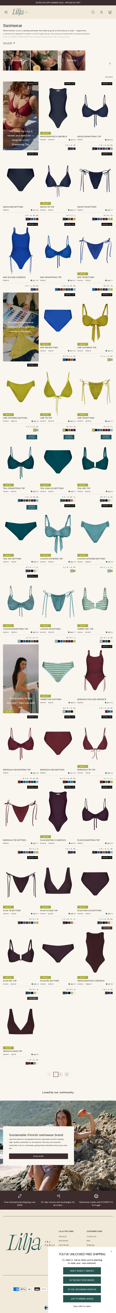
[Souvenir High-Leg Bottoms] (72, 500)
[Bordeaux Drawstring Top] (101, 149)
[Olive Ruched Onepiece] (37, 289)
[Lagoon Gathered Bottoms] (37, 430)
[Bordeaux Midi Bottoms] (37, 219)
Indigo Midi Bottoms (13, 207)
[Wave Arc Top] (106, 500)
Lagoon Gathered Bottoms (91, 559)
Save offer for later (82, 1306)
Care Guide (64, 1245)
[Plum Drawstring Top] (109, 149)
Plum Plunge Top (49, 911)
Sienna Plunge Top (12, 1051)
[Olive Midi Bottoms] (35, 219)
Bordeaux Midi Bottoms (52, 770)
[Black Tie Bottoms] (96, 219)
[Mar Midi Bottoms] (32, 219)
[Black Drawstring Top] (96, 149)
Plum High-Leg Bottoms (89, 911)
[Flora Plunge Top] (74, 923)
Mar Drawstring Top (50, 277)
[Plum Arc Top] (104, 500)
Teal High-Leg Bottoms (52, 488)
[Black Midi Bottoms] (29, 219)
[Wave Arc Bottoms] (32, 571)
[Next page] (66, 1074)
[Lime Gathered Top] (74, 571)
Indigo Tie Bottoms (86, 207)
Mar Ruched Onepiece (14, 277)
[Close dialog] (111, 1251)
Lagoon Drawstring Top (15, 629)
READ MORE (38, 1156)
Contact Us (91, 1236)
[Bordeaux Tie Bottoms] (104, 219)
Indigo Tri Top (47, 207)
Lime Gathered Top (86, 348)
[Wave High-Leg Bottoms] (67, 500)
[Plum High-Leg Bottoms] (64, 500)
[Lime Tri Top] (74, 219)
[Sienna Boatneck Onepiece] (74, 149)
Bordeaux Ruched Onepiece (91, 699)
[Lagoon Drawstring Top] (111, 149)
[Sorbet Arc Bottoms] (35, 571)
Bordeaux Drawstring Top (17, 770)
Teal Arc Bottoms (12, 559)
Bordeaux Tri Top (86, 770)
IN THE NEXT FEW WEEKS (82, 1280)
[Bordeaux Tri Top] (72, 219)
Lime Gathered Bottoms (15, 418)
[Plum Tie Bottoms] (106, 219)
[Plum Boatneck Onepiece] (72, 149)
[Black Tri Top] (67, 219)
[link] (101, 12)
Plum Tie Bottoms (12, 911)
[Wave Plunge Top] (67, 923)
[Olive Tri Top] (69, 219)
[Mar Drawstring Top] (99, 149)
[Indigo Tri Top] (74, 430)
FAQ (88, 1240)
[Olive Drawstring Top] (106, 149)
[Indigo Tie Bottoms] (106, 289)
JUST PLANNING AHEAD (82, 1298)
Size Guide (63, 1240)
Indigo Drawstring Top (89, 137)
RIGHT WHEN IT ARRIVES (82, 1270)
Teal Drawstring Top (14, 488)
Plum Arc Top (10, 981)
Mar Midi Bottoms (49, 348)
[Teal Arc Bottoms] (69, 711)
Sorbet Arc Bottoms (50, 699)
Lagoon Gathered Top (51, 559)
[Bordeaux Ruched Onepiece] (35, 289)
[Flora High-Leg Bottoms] (74, 500)
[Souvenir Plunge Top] (72, 923)
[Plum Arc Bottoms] (29, 571)
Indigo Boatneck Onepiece (53, 137)
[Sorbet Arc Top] (109, 500)
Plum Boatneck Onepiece (53, 840)
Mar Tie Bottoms (85, 277)
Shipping (90, 1245)
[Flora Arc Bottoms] (37, 571)
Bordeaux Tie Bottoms (14, 840)
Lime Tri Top (46, 418)
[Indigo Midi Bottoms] (74, 360)
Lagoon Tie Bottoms (50, 629)
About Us (63, 1236)
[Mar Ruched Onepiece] (109, 711)
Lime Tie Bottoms (85, 418)
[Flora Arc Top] (111, 500)
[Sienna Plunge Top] (69, 923)
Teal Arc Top (83, 488)
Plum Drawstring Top (88, 840)
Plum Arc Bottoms (49, 981)
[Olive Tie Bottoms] (101, 219)
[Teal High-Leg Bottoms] (101, 923)
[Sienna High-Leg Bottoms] (69, 500)
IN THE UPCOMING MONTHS (82, 1289)
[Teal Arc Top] (106, 641)
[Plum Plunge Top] (29, 1063)
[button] (6, 12)
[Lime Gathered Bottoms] (111, 571)
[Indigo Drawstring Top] (72, 289)
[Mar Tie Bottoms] (99, 219)
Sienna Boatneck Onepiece (91, 981)
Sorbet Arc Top (85, 629)
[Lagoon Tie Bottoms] (109, 219)
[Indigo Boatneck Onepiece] (72, 852)
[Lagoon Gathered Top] (111, 360)
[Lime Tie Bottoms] (111, 219)
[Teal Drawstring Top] (104, 149)
